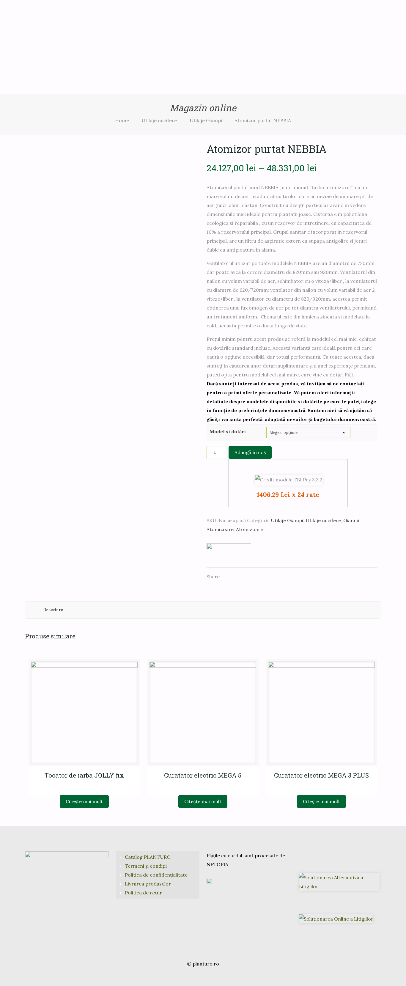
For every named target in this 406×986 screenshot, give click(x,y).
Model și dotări (228, 431)
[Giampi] (229, 552)
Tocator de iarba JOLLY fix (84, 775)
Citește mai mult (84, 801)
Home (122, 120)
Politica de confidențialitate (156, 875)
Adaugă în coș (250, 452)
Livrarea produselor (148, 884)
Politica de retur (143, 893)
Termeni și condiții (146, 866)
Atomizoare (220, 529)
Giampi (351, 520)
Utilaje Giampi (206, 120)
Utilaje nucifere (159, 120)
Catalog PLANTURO (148, 857)
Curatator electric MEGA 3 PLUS (321, 775)
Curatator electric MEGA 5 (202, 775)
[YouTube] (203, 976)
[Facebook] (195, 976)
